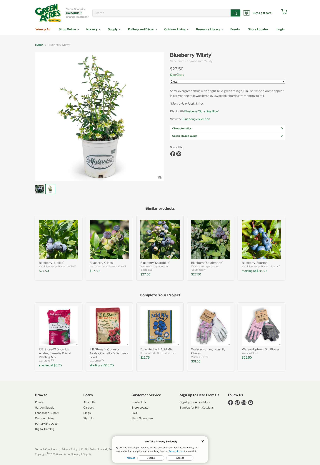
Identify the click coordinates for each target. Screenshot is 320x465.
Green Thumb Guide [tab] (184, 135)
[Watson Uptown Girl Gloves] (261, 326)
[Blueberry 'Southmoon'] (210, 239)
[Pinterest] (178, 153)
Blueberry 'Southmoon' (207, 263)
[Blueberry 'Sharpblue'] (160, 239)
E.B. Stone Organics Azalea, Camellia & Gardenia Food (109, 353)
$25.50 (247, 357)
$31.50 (196, 361)
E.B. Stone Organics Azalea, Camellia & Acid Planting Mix (55, 353)
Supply (113, 29)
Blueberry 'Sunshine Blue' (201, 111)
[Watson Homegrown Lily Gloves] (210, 326)
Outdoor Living (175, 29)
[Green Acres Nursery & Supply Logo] (48, 13)
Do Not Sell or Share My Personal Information (107, 449)
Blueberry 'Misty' (191, 55)
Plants (39, 402)
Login (280, 29)
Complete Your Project (160, 295)
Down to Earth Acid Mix (156, 349)
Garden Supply (44, 407)
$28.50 (261, 271)
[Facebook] (172, 153)
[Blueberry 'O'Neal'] (109, 239)
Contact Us (138, 402)
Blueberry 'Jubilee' (51, 263)
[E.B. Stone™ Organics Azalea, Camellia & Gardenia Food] (109, 326)
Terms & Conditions (46, 449)
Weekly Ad (43, 29)
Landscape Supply (47, 413)
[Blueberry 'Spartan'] (261, 239)
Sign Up (88, 418)
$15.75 (145, 357)
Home (39, 45)
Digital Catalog (44, 429)
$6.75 (58, 365)
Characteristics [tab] (181, 128)
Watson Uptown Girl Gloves (261, 349)
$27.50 (177, 68)
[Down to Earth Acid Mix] (160, 326)
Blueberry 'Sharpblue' (155, 263)
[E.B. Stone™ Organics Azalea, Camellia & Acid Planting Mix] (58, 326)
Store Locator (258, 29)
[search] (162, 12)
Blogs (87, 413)
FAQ (134, 413)
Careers (88, 407)
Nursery (92, 29)
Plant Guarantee (142, 418)
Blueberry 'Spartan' (255, 263)
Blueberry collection (196, 119)
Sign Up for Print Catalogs (197, 407)
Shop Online (67, 29)
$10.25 (109, 365)
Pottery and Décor (141, 29)
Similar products (160, 208)
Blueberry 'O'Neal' (102, 263)
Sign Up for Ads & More (195, 402)
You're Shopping (76, 9)
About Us (89, 402)
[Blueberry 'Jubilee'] (58, 239)
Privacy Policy (69, 449)
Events (235, 29)
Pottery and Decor (47, 423)
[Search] (235, 12)
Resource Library (208, 29)
